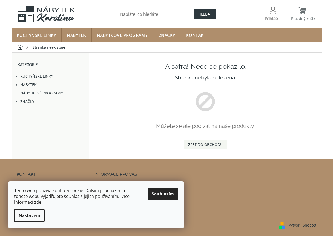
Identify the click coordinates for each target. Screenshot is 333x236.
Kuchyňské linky (36, 76)
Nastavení (29, 215)
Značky (27, 101)
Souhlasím (163, 194)
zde (37, 202)
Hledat (205, 14)
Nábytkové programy (41, 93)
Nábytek (28, 84)
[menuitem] (37, 35)
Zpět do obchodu (205, 144)
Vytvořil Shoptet (302, 224)
